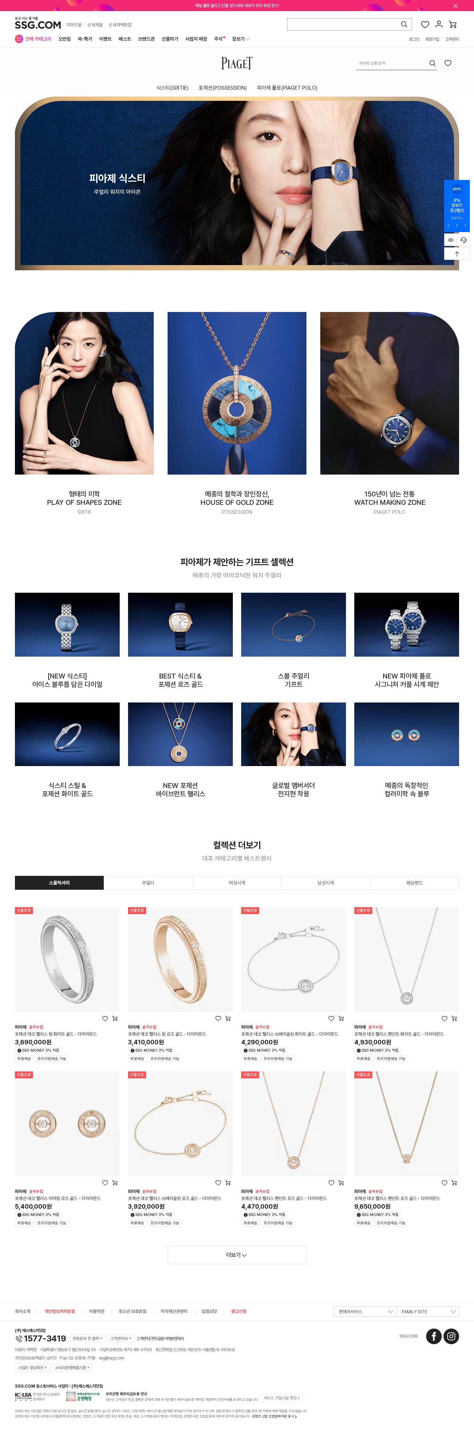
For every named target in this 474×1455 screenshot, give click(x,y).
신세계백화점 (120, 24)
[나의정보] (439, 24)
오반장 (64, 39)
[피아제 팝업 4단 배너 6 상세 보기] (180, 734)
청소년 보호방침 (132, 1311)
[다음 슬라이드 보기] (465, 225)
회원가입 (432, 39)
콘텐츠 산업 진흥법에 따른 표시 (273, 1416)
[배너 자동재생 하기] (457, 225)
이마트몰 (74, 24)
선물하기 (170, 39)
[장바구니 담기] (115, 1018)
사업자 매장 (196, 39)
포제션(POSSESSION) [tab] (223, 88)
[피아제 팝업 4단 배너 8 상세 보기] (406, 734)
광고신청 (238, 1311)
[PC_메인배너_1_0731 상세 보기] (237, 183)
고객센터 (452, 39)
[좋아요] (425, 24)
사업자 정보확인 (30, 1367)
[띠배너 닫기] (455, 5)
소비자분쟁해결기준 (70, 1367)
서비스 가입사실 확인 (280, 1398)
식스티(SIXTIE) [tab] (172, 88)
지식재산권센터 (174, 1311)
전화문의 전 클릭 (86, 1338)
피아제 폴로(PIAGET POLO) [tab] (287, 88)
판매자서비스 (350, 1311)
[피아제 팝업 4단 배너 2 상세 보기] (180, 624)
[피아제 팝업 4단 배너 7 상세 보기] (293, 734)
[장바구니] (453, 24)
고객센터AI (119, 1338)
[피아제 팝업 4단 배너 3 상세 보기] (293, 624)
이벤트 (105, 39)
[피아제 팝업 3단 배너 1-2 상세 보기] (237, 393)
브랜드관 (146, 39)
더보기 (233, 1255)
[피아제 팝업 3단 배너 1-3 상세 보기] (389, 393)
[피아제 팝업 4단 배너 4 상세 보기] (406, 624)
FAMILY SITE (414, 1311)
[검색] (404, 24)
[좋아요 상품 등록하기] (448, 62)
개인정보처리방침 (59, 1311)
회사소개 (22, 1311)
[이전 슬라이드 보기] (449, 225)
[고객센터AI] (463, 240)
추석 (218, 39)
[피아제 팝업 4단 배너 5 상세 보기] (67, 734)
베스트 (125, 39)
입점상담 (209, 1311)
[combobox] (396, 63)
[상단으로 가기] (457, 253)
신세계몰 (95, 24)
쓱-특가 (85, 39)
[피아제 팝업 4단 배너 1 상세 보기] (67, 624)
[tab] (59, 883)
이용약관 (96, 1311)
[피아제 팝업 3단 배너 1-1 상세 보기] (84, 393)
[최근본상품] (451, 240)
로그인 (414, 39)
